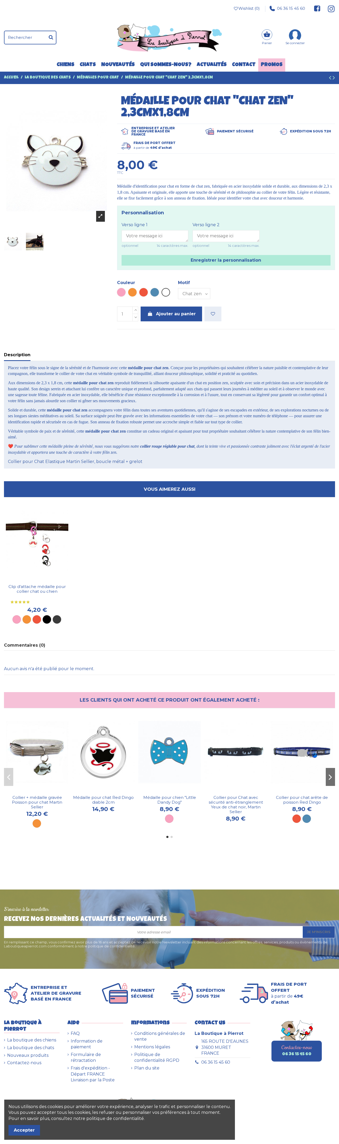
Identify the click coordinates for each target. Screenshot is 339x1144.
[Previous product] (331, 78)
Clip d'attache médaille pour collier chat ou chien (37, 589)
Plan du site (146, 1068)
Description (17, 354)
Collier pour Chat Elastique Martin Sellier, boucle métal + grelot (75, 461)
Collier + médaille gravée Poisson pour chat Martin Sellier (37, 802)
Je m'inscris (319, 932)
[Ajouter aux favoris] (212, 314)
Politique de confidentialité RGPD (156, 1057)
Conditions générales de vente (159, 1036)
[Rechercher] (51, 37)
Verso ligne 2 (206, 224)
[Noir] (47, 619)
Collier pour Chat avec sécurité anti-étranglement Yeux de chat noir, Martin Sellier (236, 804)
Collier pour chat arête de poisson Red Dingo (302, 800)
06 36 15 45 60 (291, 8)
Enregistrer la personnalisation (226, 260)
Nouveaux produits (27, 1055)
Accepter (24, 1130)
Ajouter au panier (176, 313)
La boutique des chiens (31, 1040)
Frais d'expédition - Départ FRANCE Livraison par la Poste (93, 1074)
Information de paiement (86, 1044)
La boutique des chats (30, 1047)
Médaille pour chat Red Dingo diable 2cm (103, 800)
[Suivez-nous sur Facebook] (317, 8)
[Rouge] (37, 619)
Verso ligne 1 (135, 224)
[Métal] (57, 619)
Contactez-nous (24, 1062)
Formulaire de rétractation (86, 1057)
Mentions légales (152, 1046)
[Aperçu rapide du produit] (41, 579)
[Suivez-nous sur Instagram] (329, 8)
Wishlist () (249, 8)
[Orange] (27, 619)
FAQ (75, 1033)
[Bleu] (306, 818)
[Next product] (334, 78)
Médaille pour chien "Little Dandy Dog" (169, 800)
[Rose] (16, 619)
